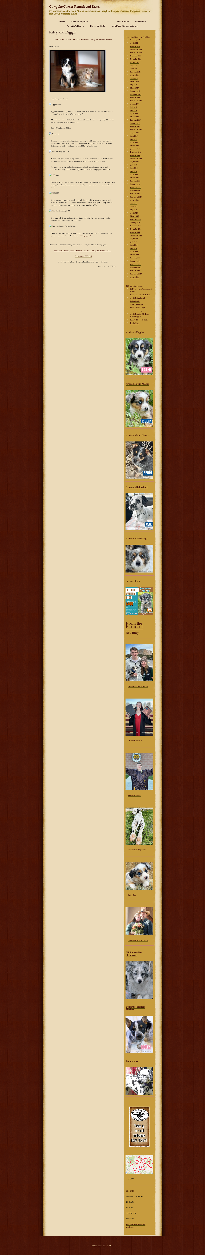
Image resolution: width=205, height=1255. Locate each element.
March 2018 (134, 117)
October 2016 (135, 155)
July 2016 (133, 165)
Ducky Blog (132, 895)
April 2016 (134, 174)
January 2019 (135, 91)
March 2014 (134, 254)
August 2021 (134, 62)
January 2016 (135, 184)
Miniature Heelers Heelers (135, 1008)
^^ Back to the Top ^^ (78, 250)
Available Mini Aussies (137, 383)
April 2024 (134, 43)
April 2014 (134, 251)
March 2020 (134, 81)
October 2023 (135, 46)
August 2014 (134, 238)
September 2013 (136, 274)
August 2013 (134, 277)
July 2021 (133, 65)
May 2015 (133, 210)
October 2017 (135, 126)
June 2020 (134, 78)
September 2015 (136, 197)
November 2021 (135, 59)
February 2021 (135, 72)
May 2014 (133, 248)
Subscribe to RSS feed (83, 256)
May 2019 (133, 84)
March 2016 (134, 177)
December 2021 (135, 56)
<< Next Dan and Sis (61, 250)
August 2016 (134, 161)
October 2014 (135, 232)
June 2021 (134, 68)
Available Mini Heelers (138, 435)
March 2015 (134, 216)
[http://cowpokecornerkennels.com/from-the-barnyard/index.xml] (74, 256)
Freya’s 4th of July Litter (136, 850)
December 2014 (135, 226)
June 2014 (134, 245)
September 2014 (136, 235)
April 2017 (134, 142)
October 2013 (135, 270)
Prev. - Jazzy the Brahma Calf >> (99, 250)
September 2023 (136, 49)
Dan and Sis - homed (62, 39)
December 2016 (135, 152)
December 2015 (135, 187)
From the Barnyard (134, 624)
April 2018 (134, 113)
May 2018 (133, 110)
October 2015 (135, 194)
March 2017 (134, 145)
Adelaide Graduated (135, 741)
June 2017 (134, 136)
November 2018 (135, 94)
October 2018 (135, 97)
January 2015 (135, 222)
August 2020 (134, 75)
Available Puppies (135, 332)
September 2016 (136, 158)
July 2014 (133, 242)
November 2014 (135, 229)
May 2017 (133, 139)
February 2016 (135, 181)
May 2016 (133, 171)
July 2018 (133, 107)
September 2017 (136, 129)
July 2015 (133, 203)
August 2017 (134, 133)
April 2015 (134, 213)
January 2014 (135, 261)
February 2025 (135, 40)
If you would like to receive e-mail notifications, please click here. (83, 262)
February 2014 (135, 258)
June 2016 (134, 168)
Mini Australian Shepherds (134, 954)
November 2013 (135, 267)
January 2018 (135, 123)
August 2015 (134, 200)
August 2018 (134, 104)
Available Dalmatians (137, 487)
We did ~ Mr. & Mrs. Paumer (138, 940)
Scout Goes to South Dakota (138, 686)
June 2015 (134, 206)
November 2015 (135, 190)
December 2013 (135, 264)
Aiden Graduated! (134, 795)
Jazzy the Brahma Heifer (101, 39)
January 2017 (135, 149)
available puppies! (84, 235)
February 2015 (135, 219)
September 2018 (136, 101)
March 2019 (134, 88)
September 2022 (136, 52)
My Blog (132, 632)
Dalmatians (132, 1061)
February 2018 (135, 120)
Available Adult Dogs (137, 538)
